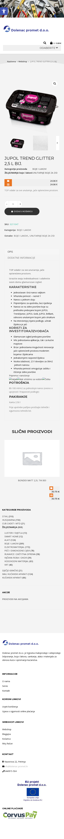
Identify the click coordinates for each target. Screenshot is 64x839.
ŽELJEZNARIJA (9, 527)
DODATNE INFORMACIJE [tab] (21, 257)
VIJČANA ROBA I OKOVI (15, 557)
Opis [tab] (10, 251)
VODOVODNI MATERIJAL (16, 561)
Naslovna (11, 61)
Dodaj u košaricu (23, 211)
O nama (6, 681)
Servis (5, 686)
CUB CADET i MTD (11, 523)
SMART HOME (11, 536)
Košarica (6, 738)
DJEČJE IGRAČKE (10, 570)
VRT (6, 564)
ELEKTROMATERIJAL (14, 547)
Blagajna (6, 734)
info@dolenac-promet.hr (16, 766)
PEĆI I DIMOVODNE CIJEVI (17, 550)
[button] (4, 11)
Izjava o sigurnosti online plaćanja (18, 711)
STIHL (5, 516)
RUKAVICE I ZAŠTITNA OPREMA (20, 554)
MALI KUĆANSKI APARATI (14, 574)
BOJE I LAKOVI (24, 230)
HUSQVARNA (8, 520)
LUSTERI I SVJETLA (13, 533)
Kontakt (6, 690)
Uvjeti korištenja (10, 706)
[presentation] (58, 143)
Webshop (22, 61)
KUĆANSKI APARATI (12, 577)
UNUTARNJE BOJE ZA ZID (42, 235)
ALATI (7, 540)
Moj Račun (7, 743)
